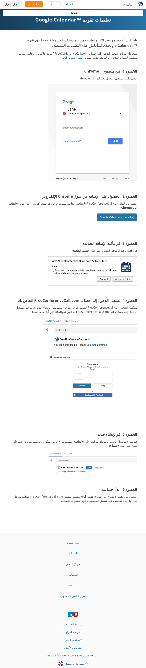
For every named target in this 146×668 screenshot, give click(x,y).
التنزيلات (73, 585)
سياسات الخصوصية (73, 624)
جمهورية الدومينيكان (74, 663)
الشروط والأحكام (73, 647)
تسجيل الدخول (12, 4)
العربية (74, 12)
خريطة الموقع (73, 632)
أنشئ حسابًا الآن (73, 58)
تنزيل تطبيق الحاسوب (73, 596)
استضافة (53, 4)
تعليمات (73, 575)
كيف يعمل (73, 543)
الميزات (73, 553)
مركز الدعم (73, 564)
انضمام (69, 4)
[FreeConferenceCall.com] (140, 4)
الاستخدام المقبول (73, 640)
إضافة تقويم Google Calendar (117, 217)
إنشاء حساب (33, 4)
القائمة (129, 4)
